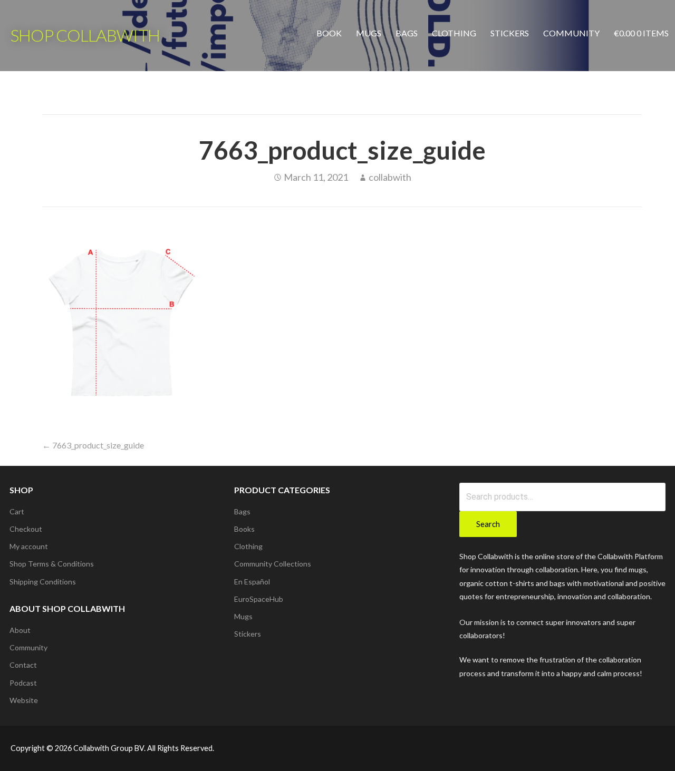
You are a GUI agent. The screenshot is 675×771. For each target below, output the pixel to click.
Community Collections (272, 563)
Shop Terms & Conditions (51, 563)
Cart (16, 511)
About (20, 630)
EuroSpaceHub (258, 598)
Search (488, 524)
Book (329, 33)
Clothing (454, 33)
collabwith (390, 177)
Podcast (23, 682)
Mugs (368, 33)
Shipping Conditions (42, 581)
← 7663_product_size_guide (93, 445)
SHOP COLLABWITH (85, 35)
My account (28, 546)
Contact (23, 664)
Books (244, 528)
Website (23, 700)
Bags (407, 33)
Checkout (25, 528)
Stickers (509, 33)
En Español (252, 581)
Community (571, 33)
